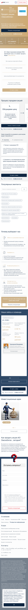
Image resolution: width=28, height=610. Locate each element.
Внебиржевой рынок (8, 317)
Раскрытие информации (17, 522)
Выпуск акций (12, 536)
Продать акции (21, 539)
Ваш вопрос (5, 485)
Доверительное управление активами (10, 534)
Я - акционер (5, 139)
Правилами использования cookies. (13, 595)
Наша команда (5, 522)
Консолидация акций (6, 531)
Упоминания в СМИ (15, 519)
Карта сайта (4, 555)
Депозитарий (4, 536)
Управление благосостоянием (9, 539)
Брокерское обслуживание (20, 531)
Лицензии (23, 519)
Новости (7, 519)
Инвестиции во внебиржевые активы (10, 528)
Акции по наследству (6, 542)
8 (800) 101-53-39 (17, 34)
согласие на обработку (14, 494)
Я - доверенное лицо (17, 139)
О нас (2, 519)
